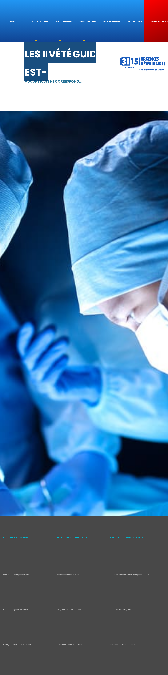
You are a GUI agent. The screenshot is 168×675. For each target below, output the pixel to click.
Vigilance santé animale (87, 21)
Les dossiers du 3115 (134, 21)
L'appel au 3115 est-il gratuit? (121, 609)
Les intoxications (36, 54)
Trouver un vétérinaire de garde (122, 644)
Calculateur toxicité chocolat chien (71, 644)
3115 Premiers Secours (111, 21)
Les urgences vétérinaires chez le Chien (19, 644)
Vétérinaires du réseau (60, 54)
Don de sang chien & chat (159, 21)
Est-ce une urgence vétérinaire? (16, 609)
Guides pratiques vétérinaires (84, 54)
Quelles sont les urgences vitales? (16, 575)
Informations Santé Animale (68, 575)
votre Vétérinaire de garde (63, 21)
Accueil (12, 21)
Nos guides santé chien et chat (69, 609)
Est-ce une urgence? (36, 72)
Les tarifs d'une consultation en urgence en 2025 (129, 575)
